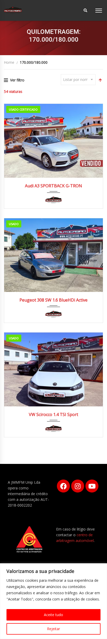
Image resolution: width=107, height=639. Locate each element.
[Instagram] (77, 486)
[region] (53, 601)
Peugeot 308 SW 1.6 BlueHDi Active (53, 300)
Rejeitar (53, 628)
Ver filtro (17, 80)
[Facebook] (63, 486)
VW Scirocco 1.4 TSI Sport (53, 414)
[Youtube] (91, 486)
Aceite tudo (53, 614)
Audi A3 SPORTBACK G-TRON (53, 186)
